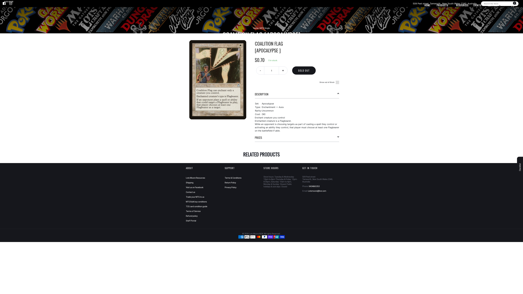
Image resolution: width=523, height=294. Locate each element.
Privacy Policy (230, 187)
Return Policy (230, 183)
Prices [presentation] (258, 138)
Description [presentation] (261, 94)
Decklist (520, 167)
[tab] (297, 95)
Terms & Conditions (233, 178)
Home (255, 28)
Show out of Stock (327, 82)
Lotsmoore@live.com (317, 191)
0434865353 (314, 186)
